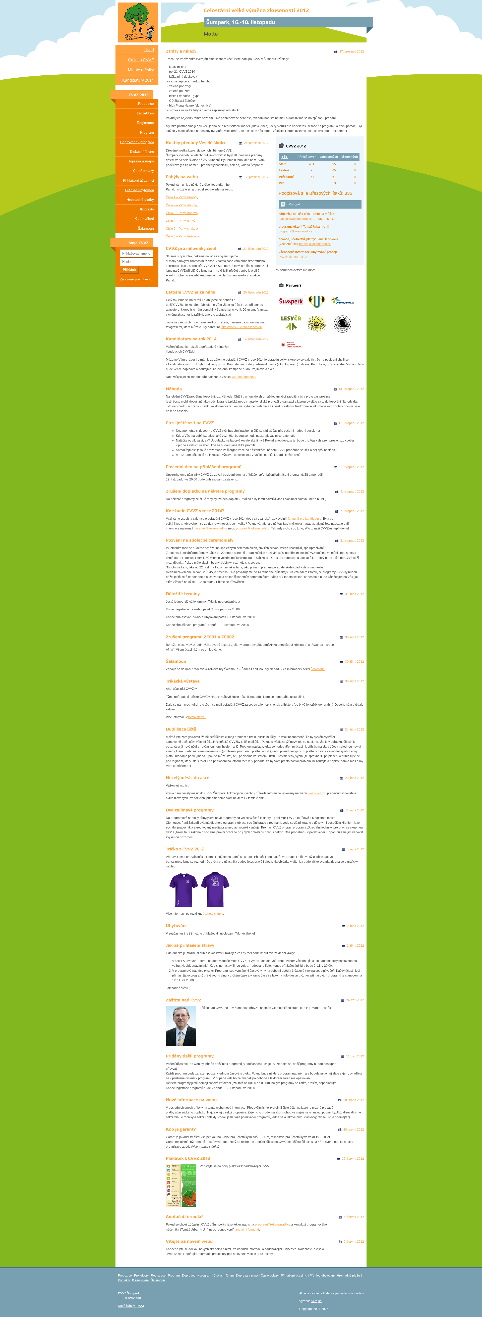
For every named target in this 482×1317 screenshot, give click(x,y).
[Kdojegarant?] (181, 1128)
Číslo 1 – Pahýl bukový (181, 197)
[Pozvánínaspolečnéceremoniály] (200, 540)
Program (147, 132)
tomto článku (197, 717)
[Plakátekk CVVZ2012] (188, 1158)
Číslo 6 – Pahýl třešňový (182, 236)
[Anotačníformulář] (184, 1216)
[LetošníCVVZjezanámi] (191, 291)
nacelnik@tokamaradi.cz (295, 219)
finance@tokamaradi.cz (314, 244)
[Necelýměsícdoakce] (188, 777)
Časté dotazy (143, 171)
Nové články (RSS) (131, 1306)
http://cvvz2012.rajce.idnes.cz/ (241, 327)
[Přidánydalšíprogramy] (190, 1055)
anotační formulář (247, 1229)
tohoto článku (214, 913)
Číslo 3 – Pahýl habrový (182, 213)
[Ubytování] (176, 925)
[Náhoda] (174, 388)
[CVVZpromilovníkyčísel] (191, 248)
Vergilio (316, 1301)
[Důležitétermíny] (183, 593)
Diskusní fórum (142, 152)
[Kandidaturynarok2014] (191, 338)
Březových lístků (325, 193)
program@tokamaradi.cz (295, 231)
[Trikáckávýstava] (183, 680)
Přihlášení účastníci (138, 180)
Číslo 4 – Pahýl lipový (180, 221)
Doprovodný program (137, 142)
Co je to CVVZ (141, 60)
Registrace (145, 123)
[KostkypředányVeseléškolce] (196, 142)
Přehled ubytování (139, 190)
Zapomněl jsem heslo (135, 279)
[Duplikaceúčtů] (181, 728)
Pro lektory (145, 113)
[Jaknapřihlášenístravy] (190, 945)
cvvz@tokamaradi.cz (293, 257)
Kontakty (147, 209)
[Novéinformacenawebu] (191, 1099)
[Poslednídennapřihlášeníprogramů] (204, 466)
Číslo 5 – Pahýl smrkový (182, 228)
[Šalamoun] (176, 661)
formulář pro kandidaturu (305, 518)
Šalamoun (146, 228)
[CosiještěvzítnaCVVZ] (190, 422)
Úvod (149, 50)
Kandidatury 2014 (138, 80)
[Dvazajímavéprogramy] (190, 809)
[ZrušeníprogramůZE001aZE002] (200, 636)
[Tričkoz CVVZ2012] (185, 848)
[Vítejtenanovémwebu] (189, 1241)
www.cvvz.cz (316, 793)
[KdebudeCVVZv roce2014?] (195, 510)
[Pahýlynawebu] (182, 176)
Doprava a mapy (141, 161)
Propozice (146, 104)
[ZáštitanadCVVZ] (184, 999)
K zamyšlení (144, 219)
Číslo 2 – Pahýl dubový (181, 205)
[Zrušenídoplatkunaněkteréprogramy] (205, 491)
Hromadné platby (140, 200)
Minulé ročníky (141, 70)
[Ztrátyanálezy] (181, 50)
